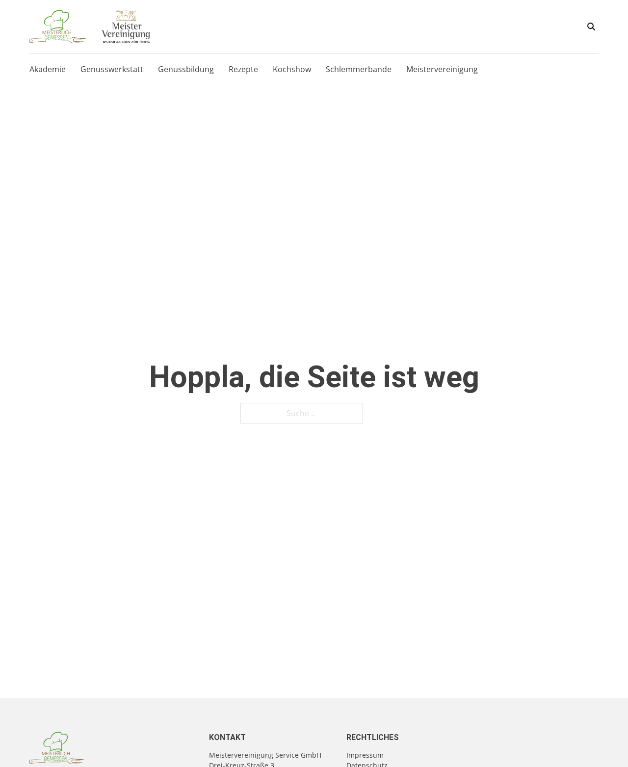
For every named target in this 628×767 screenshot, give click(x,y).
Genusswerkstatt (111, 69)
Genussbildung (186, 69)
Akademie (47, 69)
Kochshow (292, 69)
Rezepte (243, 69)
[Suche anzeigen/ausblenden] (591, 26)
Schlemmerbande (359, 69)
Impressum (365, 755)
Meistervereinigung (442, 69)
